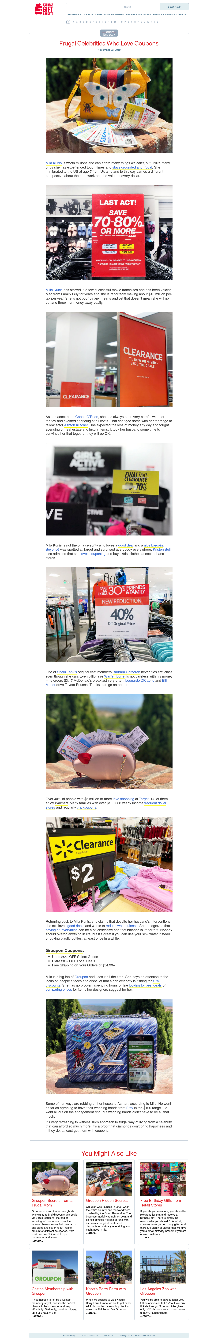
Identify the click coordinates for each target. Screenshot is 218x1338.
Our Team (108, 1335)
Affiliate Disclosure (90, 1335)
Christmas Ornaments (109, 14)
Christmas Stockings (79, 14)
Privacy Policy (69, 1335)
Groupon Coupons (64, 950)
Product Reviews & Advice (169, 14)
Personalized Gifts (138, 14)
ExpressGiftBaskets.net (145, 1335)
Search (175, 6)
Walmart (61, 802)
